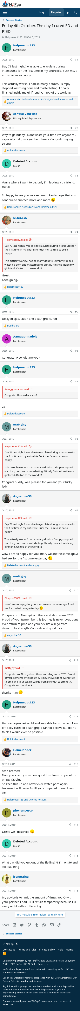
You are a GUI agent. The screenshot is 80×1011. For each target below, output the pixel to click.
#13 (76, 764)
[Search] (75, 12)
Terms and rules (27, 949)
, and (32, 207)
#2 (76, 128)
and (23, 565)
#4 (76, 232)
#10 (76, 590)
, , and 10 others (41, 101)
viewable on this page (30, 980)
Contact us (9, 949)
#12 (76, 716)
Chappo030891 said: (16, 598)
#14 (76, 824)
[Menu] (5, 12)
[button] (17, 944)
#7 (76, 381)
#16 (76, 890)
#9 (76, 510)
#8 (76, 438)
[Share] (71, 59)
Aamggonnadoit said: (16, 389)
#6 (76, 350)
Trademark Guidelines (14, 972)
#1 (76, 59)
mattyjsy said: (12, 668)
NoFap (9, 944)
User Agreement (63, 977)
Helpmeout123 (13, 37)
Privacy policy (47, 949)
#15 (76, 855)
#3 (76, 175)
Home (69, 949)
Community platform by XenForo (33, 960)
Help (60, 949)
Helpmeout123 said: (16, 239)
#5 (76, 312)
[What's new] (67, 12)
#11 (76, 660)
